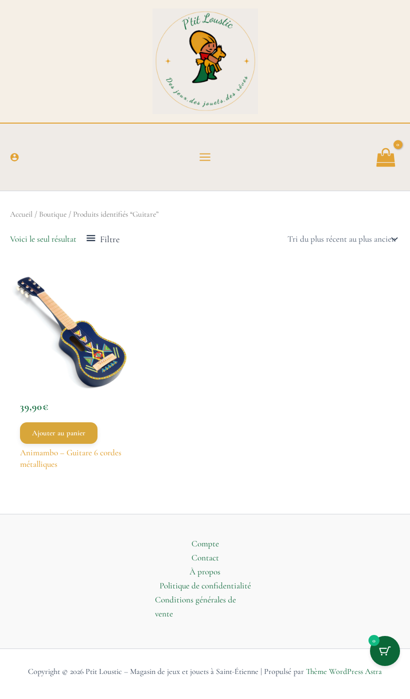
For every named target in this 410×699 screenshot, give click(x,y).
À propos (205, 571)
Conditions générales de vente (195, 606)
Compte (205, 543)
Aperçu (71, 375)
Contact (205, 557)
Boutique (52, 214)
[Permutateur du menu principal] (205, 157)
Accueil (21, 214)
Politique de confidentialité (205, 585)
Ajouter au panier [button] (59, 432)
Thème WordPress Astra (344, 671)
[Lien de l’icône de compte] (14, 157)
